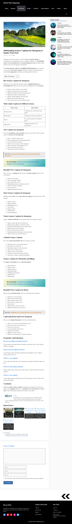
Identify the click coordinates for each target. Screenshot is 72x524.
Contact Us (55, 510)
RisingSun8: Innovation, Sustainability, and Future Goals (16, 434)
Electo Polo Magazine (12, 2)
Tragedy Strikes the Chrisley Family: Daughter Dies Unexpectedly (23, 163)
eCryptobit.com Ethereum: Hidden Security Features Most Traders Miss (64, 55)
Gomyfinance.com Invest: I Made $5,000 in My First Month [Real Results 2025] (63, 41)
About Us (55, 508)
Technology (21, 8)
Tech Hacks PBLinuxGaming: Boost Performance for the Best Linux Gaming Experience (64, 63)
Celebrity (35, 8)
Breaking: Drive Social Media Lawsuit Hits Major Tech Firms (64, 33)
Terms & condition (57, 512)
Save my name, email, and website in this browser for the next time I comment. (24, 478)
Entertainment (45, 8)
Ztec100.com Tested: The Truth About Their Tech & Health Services (64, 48)
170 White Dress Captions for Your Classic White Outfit (16, 435)
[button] (66, 14)
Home (6, 8)
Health (29, 8)
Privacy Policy (56, 514)
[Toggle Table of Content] (16, 76)
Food (53, 8)
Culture (59, 8)
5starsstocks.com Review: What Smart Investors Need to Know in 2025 (64, 26)
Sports (65, 8)
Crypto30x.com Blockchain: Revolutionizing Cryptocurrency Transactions (21, 283)
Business (13, 8)
